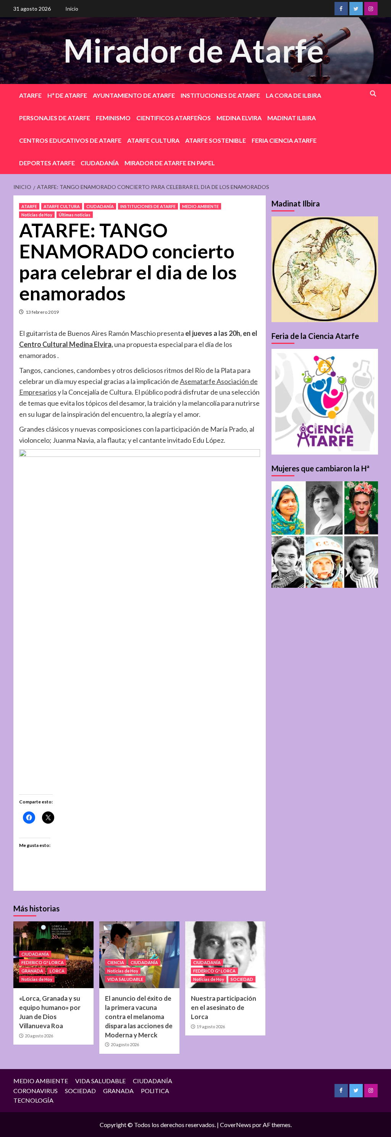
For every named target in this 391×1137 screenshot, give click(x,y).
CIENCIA (115, 962)
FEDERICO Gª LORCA (42, 962)
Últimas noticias (74, 214)
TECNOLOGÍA (33, 1100)
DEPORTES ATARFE (47, 162)
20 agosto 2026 (39, 1035)
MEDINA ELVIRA (239, 117)
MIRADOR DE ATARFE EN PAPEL (169, 162)
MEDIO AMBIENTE (200, 206)
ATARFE (30, 95)
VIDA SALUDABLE (125, 979)
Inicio (71, 8)
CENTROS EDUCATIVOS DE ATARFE (70, 140)
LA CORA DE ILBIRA (293, 95)
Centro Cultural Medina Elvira (65, 344)
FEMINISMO (113, 117)
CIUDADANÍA (100, 162)
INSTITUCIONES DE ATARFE (220, 95)
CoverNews (235, 1124)
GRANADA (32, 970)
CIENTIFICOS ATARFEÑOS (173, 117)
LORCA (57, 970)
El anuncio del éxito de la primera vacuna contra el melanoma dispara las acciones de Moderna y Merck (139, 1016)
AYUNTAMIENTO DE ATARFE (134, 95)
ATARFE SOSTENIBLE (215, 140)
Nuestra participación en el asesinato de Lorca (223, 1007)
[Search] (373, 93)
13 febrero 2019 (42, 312)
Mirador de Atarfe (193, 50)
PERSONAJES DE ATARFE (54, 117)
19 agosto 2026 (211, 1026)
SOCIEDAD (242, 979)
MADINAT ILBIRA (291, 117)
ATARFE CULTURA (153, 140)
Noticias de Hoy (36, 214)
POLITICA (155, 1090)
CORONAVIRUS (35, 1090)
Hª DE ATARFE (67, 95)
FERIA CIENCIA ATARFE (284, 140)
